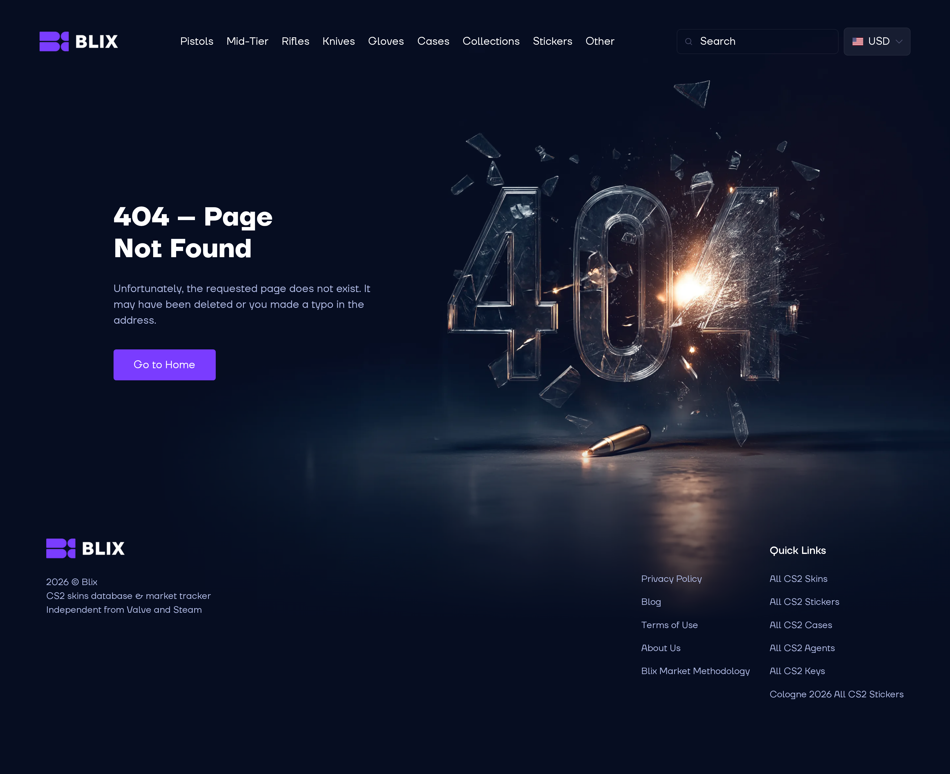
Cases (433, 41)
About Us (661, 648)
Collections (491, 41)
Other (600, 41)
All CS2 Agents (802, 648)
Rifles (295, 41)
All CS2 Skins (799, 579)
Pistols (197, 41)
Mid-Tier (247, 41)
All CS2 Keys (797, 671)
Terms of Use (669, 625)
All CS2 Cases (801, 625)
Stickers (552, 41)
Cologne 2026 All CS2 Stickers (837, 695)
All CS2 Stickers (804, 602)
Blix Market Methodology (695, 671)
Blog (651, 602)
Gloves (386, 41)
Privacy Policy (671, 579)
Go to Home (164, 365)
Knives (339, 41)
